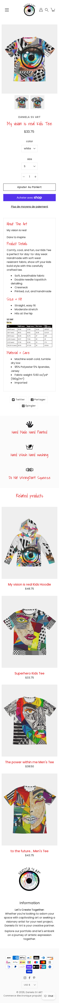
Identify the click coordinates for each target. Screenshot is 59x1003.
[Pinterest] (34, 977)
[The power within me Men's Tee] (29, 721)
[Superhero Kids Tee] (29, 632)
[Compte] (41, 9)
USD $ (27, 984)
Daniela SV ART (34, 992)
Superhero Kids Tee (29, 673)
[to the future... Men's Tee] (29, 809)
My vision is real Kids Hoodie (29, 584)
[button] (47, 10)
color (29, 141)
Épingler (31, 405)
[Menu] (6, 10)
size (29, 159)
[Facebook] (29, 977)
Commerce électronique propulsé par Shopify (29, 995)
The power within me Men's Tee (29, 762)
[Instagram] (24, 977)
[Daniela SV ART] (29, 10)
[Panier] (53, 9)
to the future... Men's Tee (29, 851)
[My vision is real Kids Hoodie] (29, 543)
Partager (40, 399)
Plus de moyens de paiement (29, 206)
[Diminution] (23, 176)
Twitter (20, 399)
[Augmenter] (35, 176)
